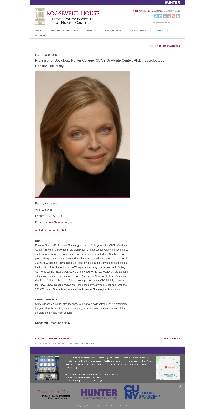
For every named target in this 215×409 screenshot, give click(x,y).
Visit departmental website (51, 230)
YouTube (169, 16)
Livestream (173, 16)
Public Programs (114, 30)
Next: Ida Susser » (170, 338)
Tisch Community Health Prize (147, 30)
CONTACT (175, 11)
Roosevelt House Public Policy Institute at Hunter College (56, 343)
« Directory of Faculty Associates (163, 46)
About (38, 30)
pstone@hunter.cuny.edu (59, 222)
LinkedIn (165, 16)
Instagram (178, 16)
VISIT (135, 11)
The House (40, 35)
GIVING (142, 11)
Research (91, 30)
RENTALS (151, 11)
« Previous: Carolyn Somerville (52, 338)
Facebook (160, 16)
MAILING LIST (163, 11)
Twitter (156, 16)
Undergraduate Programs (64, 30)
